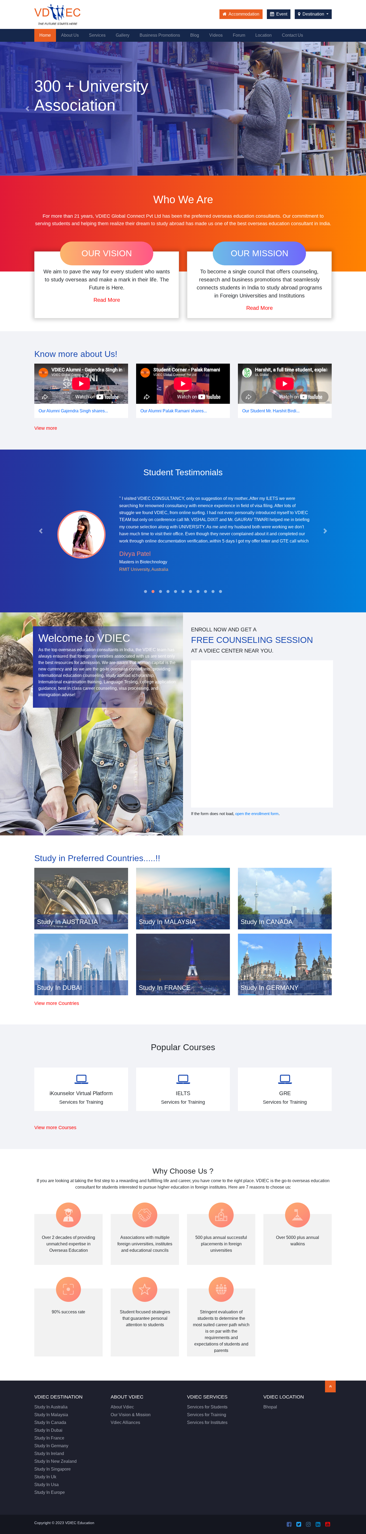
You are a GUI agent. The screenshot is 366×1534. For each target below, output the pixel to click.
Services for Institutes (207, 1422)
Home (47, 35)
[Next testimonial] (325, 531)
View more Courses (55, 1127)
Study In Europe (49, 1492)
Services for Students (207, 1407)
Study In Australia (51, 1407)
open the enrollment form (257, 813)
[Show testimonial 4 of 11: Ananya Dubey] (168, 591)
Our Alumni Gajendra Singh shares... (73, 411)
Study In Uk (45, 1477)
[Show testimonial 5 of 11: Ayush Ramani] (175, 591)
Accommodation (243, 14)
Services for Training (206, 1414)
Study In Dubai (48, 1430)
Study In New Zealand (55, 1461)
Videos (216, 35)
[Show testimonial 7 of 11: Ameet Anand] (190, 591)
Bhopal (270, 1407)
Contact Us (292, 35)
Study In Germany (51, 1445)
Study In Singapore (52, 1469)
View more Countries (56, 1003)
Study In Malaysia (51, 1414)
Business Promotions (160, 35)
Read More (107, 300)
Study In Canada (50, 1422)
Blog (194, 35)
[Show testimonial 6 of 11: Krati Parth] (183, 591)
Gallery (122, 35)
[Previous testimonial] (40, 531)
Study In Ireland (49, 1453)
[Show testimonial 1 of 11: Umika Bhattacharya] (145, 591)
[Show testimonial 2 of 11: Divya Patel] (153, 591)
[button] (27, 109)
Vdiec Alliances (125, 1422)
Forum (239, 35)
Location (263, 35)
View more (45, 428)
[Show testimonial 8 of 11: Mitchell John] (198, 591)
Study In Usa (46, 1484)
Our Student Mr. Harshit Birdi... (271, 411)
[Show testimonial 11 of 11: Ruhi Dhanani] (220, 591)
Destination (313, 14)
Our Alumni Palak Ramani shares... (173, 411)
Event (281, 14)
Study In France (49, 1438)
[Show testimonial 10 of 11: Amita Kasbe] (213, 591)
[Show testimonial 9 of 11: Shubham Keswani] (205, 591)
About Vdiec (122, 1407)
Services (97, 35)
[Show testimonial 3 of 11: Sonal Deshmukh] (160, 591)
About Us (70, 35)
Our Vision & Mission (131, 1414)
